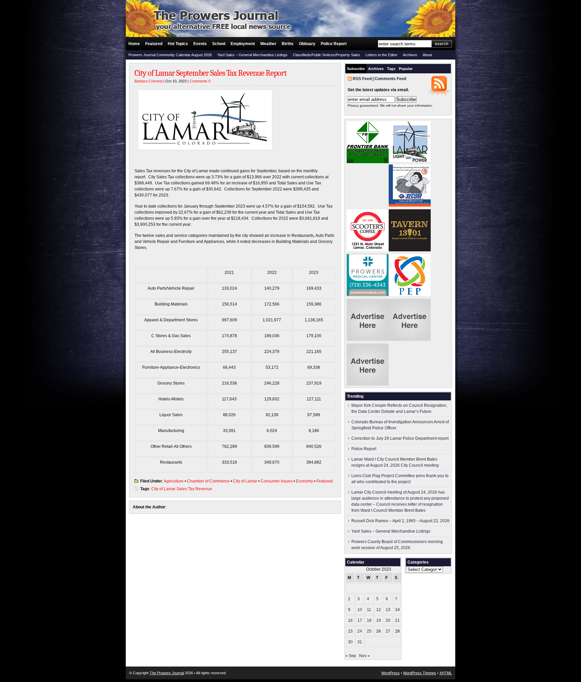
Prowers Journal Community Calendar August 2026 (170, 55)
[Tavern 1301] (410, 250)
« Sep (350, 655)
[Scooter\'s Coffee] (368, 250)
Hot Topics (178, 43)
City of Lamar (245, 481)
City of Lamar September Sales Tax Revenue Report (210, 73)
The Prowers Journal (167, 673)
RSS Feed (362, 78)
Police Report (334, 43)
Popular (406, 69)
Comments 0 (200, 81)
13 (388, 609)
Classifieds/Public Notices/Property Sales (326, 55)
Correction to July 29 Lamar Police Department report (400, 438)
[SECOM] (410, 205)
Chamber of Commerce (208, 481)
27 (388, 631)
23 (350, 631)
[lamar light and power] (410, 160)
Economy (304, 481)
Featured (153, 43)
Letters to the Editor (381, 55)
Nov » (364, 655)
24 (359, 631)
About (427, 55)
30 (350, 642)
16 (350, 620)
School (218, 43)
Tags (391, 69)
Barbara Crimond (148, 81)
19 (378, 620)
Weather (268, 43)
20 (388, 620)
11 (369, 609)
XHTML (445, 673)
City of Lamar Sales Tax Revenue (181, 489)
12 (378, 609)
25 (369, 631)
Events (200, 43)
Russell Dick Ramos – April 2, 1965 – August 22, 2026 (400, 520)
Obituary (307, 43)
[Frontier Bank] (368, 161)
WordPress (390, 673)
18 (369, 620)
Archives (410, 55)
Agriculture (174, 481)
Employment (243, 43)
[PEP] (410, 294)
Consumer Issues (277, 481)
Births (288, 43)
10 (359, 609)
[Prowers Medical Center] (368, 294)
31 (359, 642)
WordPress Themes (419, 673)
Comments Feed (390, 78)
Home (134, 43)
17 (359, 620)
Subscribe (356, 69)
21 (397, 620)
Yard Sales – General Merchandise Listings (252, 55)
